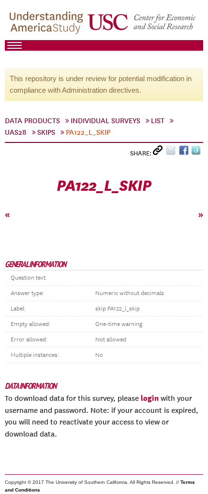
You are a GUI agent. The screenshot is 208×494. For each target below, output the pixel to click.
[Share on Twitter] (197, 152)
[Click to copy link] (159, 152)
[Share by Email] (172, 152)
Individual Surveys (105, 120)
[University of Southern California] (142, 25)
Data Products (32, 120)
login (150, 398)
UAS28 (16, 132)
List (157, 120)
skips (46, 132)
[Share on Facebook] (185, 152)
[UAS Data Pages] (48, 25)
